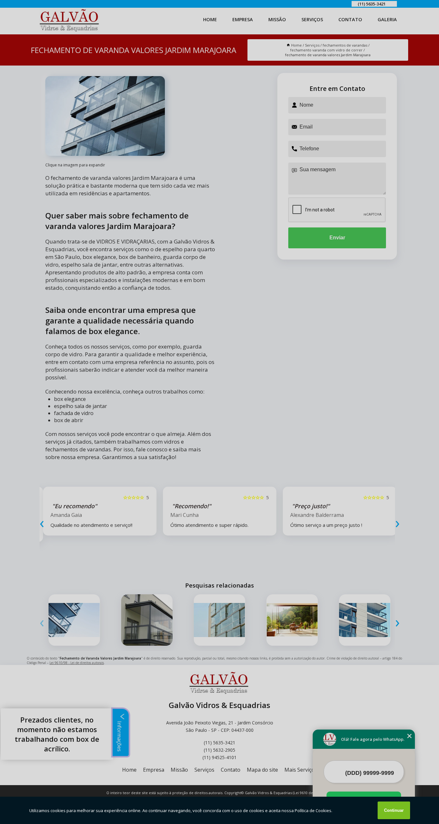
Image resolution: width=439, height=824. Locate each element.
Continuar (394, 810)
